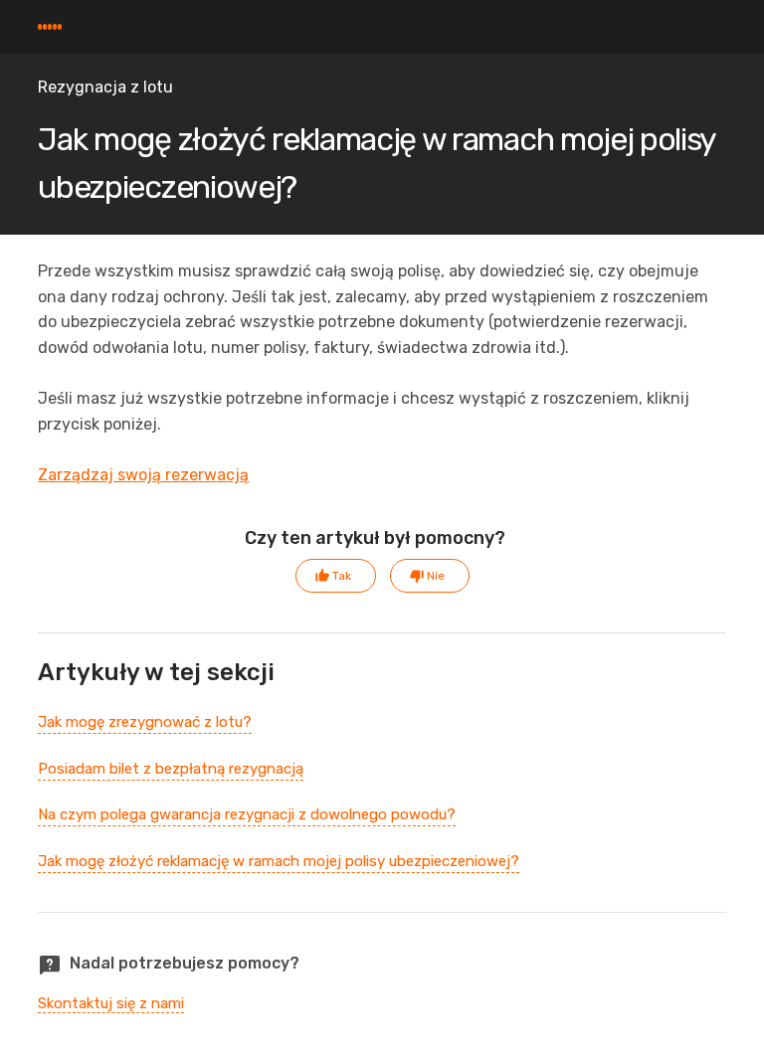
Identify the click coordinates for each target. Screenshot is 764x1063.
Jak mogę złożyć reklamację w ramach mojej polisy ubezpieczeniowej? (278, 861)
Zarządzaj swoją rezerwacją (143, 474)
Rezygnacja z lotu (105, 87)
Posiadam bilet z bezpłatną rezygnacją (170, 769)
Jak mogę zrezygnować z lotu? (145, 722)
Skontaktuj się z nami (111, 1003)
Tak (341, 576)
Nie (436, 576)
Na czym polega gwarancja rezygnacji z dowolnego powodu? (247, 814)
